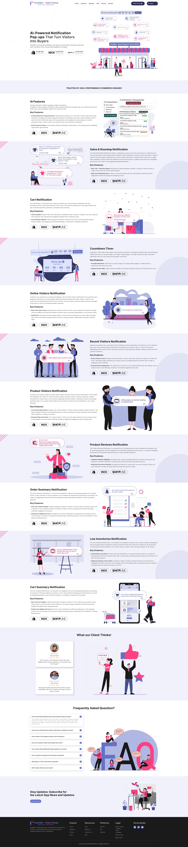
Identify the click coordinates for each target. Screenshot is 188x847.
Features (72, 829)
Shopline (102, 832)
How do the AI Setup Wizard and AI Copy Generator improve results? (51, 716)
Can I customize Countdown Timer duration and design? (48, 755)
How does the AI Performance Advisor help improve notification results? (52, 730)
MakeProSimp (93, 844)
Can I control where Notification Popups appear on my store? (49, 749)
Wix (101, 829)
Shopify (102, 826)
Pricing (72, 832)
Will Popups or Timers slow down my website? (45, 761)
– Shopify (118, 828)
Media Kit (88, 829)
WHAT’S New (136, 3)
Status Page (119, 837)
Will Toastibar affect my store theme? (42, 768)
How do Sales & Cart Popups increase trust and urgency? (48, 736)
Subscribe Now (35, 801)
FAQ (86, 835)
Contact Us (88, 832)
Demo (71, 835)
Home (71, 826)
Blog (86, 826)
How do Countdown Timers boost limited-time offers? (47, 743)
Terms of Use (119, 835)
